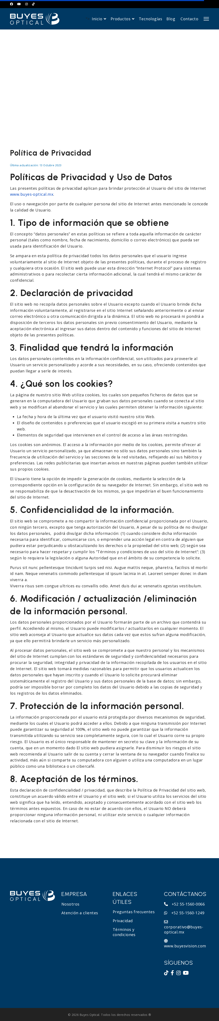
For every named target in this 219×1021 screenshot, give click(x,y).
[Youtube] (19, 4)
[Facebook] (11, 4)
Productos (120, 18)
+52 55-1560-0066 (187, 904)
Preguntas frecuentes (134, 911)
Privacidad (123, 920)
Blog (170, 18)
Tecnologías (150, 18)
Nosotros (70, 904)
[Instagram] (26, 4)
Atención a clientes (79, 912)
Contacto (189, 18)
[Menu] (206, 18)
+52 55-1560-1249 (187, 912)
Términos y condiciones (124, 932)
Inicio (97, 18)
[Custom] (33, 4)
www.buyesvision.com (185, 945)
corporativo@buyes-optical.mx (183, 929)
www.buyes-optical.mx (31, 194)
